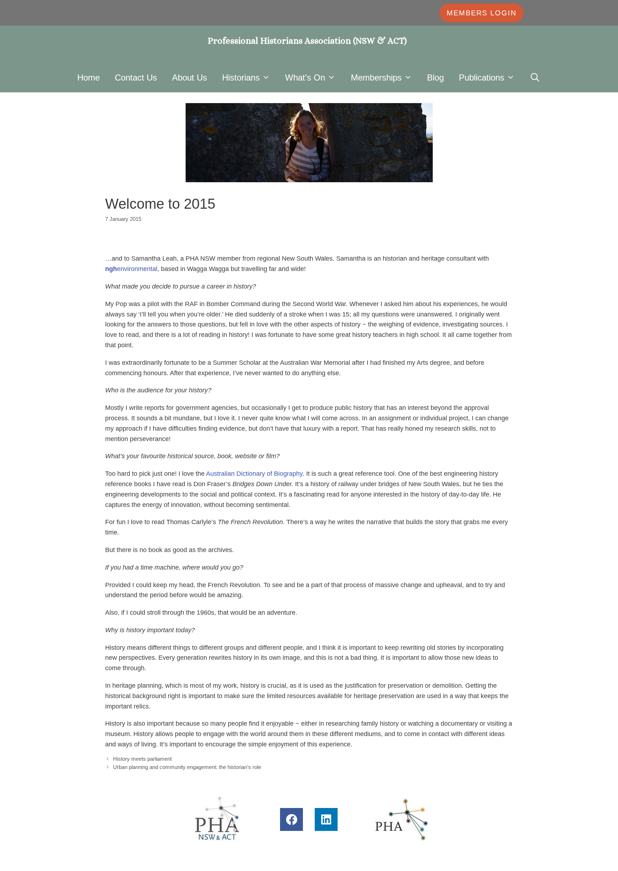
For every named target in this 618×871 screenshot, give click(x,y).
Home (88, 77)
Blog (435, 77)
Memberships (376, 77)
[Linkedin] (326, 819)
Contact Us (136, 77)
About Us (189, 77)
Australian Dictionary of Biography (254, 473)
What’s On (305, 77)
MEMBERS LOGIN (481, 13)
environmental (131, 268)
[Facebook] (291, 819)
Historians (241, 77)
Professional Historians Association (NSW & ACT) (307, 40)
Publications (481, 77)
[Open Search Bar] (535, 77)
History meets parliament (142, 759)
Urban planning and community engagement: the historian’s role (187, 767)
